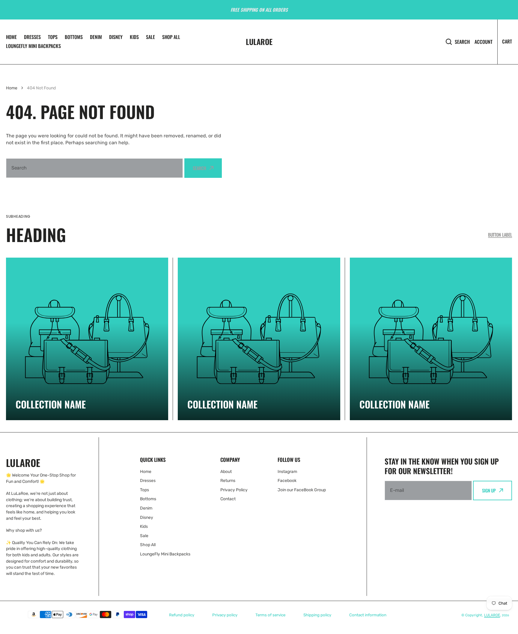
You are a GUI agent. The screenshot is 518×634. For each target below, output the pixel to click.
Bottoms (74, 36)
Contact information (367, 615)
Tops (53, 36)
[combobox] (94, 168)
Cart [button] (507, 41)
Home (11, 36)
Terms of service (270, 615)
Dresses (32, 36)
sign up (489, 490)
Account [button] (484, 41)
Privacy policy (224, 615)
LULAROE (492, 615)
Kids (134, 36)
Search (462, 41)
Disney (116, 36)
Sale (150, 36)
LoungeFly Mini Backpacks (33, 45)
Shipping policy (317, 615)
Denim (96, 36)
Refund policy (181, 615)
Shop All (171, 36)
